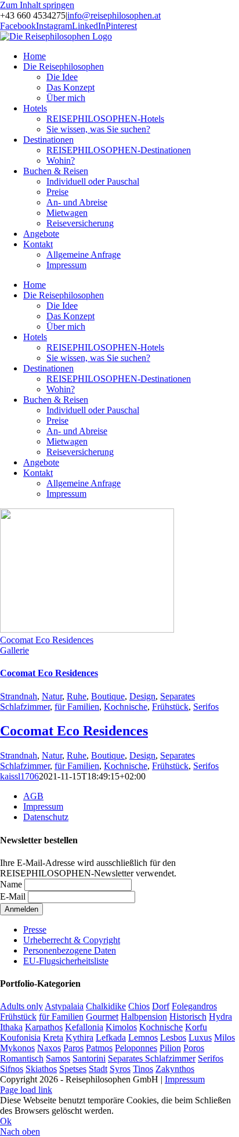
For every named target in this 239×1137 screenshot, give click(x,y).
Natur (52, 696)
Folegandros (194, 1006)
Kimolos (121, 1027)
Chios (139, 1006)
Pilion (170, 1048)
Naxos (49, 1048)
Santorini (89, 1058)
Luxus (200, 1037)
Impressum (43, 806)
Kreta (53, 1037)
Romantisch (22, 1058)
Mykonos (17, 1048)
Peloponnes (136, 1048)
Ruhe (76, 696)
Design (142, 696)
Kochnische (125, 707)
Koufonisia (20, 1037)
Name (11, 884)
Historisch (188, 1017)
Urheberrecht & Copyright (71, 940)
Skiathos (41, 1069)
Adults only (21, 1006)
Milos (224, 1037)
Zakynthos (174, 1069)
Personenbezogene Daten (69, 950)
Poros (193, 1048)
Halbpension (144, 1017)
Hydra (220, 1017)
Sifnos (11, 1069)
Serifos (206, 707)
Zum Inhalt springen (37, 5)
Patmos (99, 1048)
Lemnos (143, 1037)
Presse (34, 929)
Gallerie (14, 650)
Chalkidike (106, 1006)
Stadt (98, 1069)
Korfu (196, 1027)
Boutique (108, 696)
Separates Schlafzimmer (151, 1058)
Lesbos (173, 1037)
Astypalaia (64, 1006)
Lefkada (111, 1037)
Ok (6, 1121)
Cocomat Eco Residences (46, 640)
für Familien (77, 707)
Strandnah (18, 696)
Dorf (160, 1006)
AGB (33, 796)
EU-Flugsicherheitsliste (65, 961)
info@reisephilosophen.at (114, 15)
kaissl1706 (19, 776)
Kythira (79, 1037)
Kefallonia (84, 1027)
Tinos (143, 1069)
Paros (73, 1048)
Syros (120, 1069)
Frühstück (170, 707)
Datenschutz (45, 817)
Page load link (26, 1090)
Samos (58, 1058)
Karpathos (44, 1027)
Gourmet (102, 1017)
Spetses (72, 1069)
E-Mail (13, 896)
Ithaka (11, 1027)
